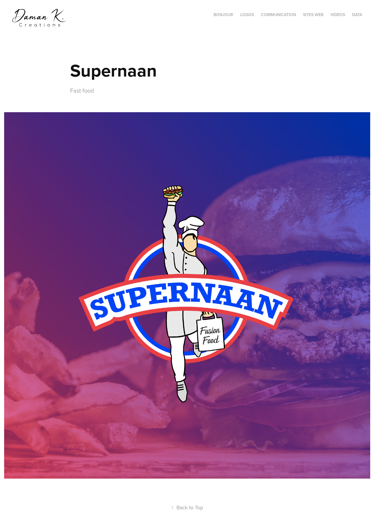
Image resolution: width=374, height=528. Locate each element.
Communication (278, 15)
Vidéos (337, 15)
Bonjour (223, 15)
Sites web (313, 15)
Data (357, 15)
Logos (247, 15)
